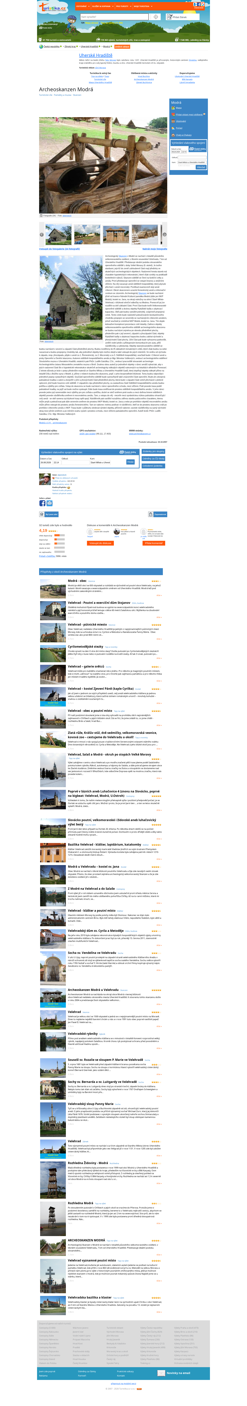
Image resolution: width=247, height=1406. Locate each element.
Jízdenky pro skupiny (153, 451)
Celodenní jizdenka (152, 466)
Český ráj (111, 1359)
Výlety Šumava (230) (150, 1339)
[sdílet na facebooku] (42, 503)
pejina (117, 536)
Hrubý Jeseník (113, 1339)
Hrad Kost (78, 1343)
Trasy (107, 76)
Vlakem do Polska (47, 1363)
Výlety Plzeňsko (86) (183, 1335)
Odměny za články (87, 1371)
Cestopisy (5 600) (47, 1327)
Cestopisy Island (47, 1359)
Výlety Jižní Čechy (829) (151, 1331)
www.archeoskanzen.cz (140, 434)
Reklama (43, 1375)
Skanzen (77, 95)
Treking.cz (145, 1363)
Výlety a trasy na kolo (184, 1355)
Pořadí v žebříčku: (47, 556)
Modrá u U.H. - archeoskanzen (53, 423)
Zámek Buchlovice (144, 82)
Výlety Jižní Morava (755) (186, 1347)
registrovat (198, 7)
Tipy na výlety (97, 76)
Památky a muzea (63, 95)
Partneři (82, 1375)
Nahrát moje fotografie (155, 249)
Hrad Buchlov (144, 76)
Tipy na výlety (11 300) (112, 23)
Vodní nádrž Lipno (82, 1335)
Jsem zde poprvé (47, 1371)
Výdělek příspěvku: (59, 481)
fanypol (90, 536)
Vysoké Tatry (113, 1363)
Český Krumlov (80, 1363)
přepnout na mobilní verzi (123, 1383)
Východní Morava (115, 1331)
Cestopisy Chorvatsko (49, 1355)
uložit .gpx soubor (88, 434)
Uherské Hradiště (95, 55)
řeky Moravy (110, 60)
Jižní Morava (100, 67)
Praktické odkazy (125, 1371)
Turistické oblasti (115, 1327)
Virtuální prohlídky (183, 1359)
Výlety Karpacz (181, 1351)
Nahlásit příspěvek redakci (62, 493)
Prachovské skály (81, 1351)
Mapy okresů (91, 23)
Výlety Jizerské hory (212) (152, 1343)
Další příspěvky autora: (61, 484)
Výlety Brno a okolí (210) (185, 1331)
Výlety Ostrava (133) (183, 1339)
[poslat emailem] (49, 503)
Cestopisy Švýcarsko (49, 1351)
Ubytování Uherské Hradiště (187, 76)
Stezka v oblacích (81, 1355)
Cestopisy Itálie (46, 1335)
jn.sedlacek (144, 538)
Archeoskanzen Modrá (144, 79)
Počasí (179, 128)
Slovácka (192, 60)
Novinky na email (178, 1373)
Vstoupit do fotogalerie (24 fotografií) (59, 249)
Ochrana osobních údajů (186, 1363)
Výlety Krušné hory (149, 1355)
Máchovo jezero (80, 1327)
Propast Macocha (81, 1339)
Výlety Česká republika (151, 1327)
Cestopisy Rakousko (49, 1331)
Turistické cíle (100, 79)
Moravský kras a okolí (117, 1351)
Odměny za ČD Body (153, 458)
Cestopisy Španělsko (49, 1343)
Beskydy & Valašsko (116, 1343)
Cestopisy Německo (48, 1339)
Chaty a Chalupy (184, 135)
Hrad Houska (79, 1359)
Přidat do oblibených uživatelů (66, 478)
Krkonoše (111, 1347)
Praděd (76, 1347)
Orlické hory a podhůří (118, 1355)
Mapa (179, 107)
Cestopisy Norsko (47, 1347)
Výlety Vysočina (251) (184, 1343)
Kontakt (121, 1375)
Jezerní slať (78, 1331)
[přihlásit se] (198, 4)
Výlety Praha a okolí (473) (186, 1327)
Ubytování (181, 121)
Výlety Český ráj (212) (150, 1335)
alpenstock (67, 216)
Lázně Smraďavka (187, 82)
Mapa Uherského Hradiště (100, 82)
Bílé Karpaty (187, 79)
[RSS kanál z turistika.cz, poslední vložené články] (139, 1388)
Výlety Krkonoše (148, 1351)
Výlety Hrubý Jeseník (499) (152, 1347)
